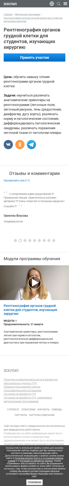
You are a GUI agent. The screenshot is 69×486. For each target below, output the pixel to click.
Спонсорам (28, 409)
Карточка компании (41, 415)
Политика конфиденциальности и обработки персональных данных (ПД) (31, 381)
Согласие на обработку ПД (20, 393)
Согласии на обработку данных (36, 461)
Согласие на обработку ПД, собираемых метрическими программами (28, 399)
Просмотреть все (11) (17, 180)
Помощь (57, 409)
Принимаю (34, 482)
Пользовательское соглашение (22, 390)
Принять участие (34, 57)
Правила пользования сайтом (22, 386)
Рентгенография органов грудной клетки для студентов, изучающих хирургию (30, 310)
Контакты (43, 409)
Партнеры (21, 415)
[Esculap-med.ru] (11, 370)
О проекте (13, 409)
